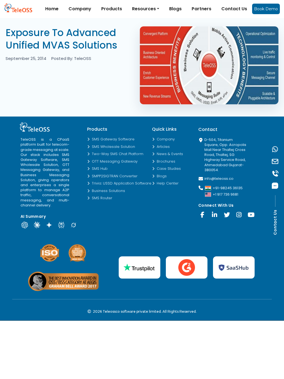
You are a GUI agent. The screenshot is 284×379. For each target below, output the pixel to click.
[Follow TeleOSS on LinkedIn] (215, 215)
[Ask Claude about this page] (37, 225)
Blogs (175, 9)
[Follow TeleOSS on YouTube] (251, 215)
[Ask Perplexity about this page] (61, 225)
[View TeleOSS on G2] (186, 267)
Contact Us (234, 9)
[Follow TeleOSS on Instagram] (239, 215)
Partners (201, 9)
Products (111, 9)
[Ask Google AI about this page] (49, 225)
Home (52, 9)
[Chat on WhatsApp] (275, 149)
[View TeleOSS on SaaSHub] (234, 267)
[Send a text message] (275, 186)
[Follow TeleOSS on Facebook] (202, 215)
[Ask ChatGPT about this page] (25, 225)
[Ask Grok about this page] (73, 225)
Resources (144, 9)
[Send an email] (275, 161)
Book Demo (266, 8)
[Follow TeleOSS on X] (227, 215)
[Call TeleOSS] (275, 174)
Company (80, 9)
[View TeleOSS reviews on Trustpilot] (139, 267)
